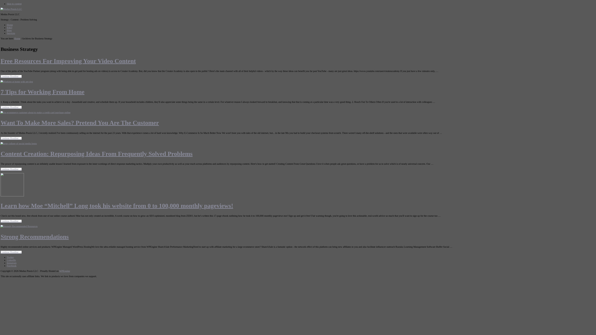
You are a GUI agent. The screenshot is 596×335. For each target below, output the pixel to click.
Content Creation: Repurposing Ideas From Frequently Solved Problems (97, 153)
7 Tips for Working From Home (42, 91)
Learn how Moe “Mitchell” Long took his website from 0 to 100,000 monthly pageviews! (117, 205)
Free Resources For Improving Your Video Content (68, 61)
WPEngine (64, 271)
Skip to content (14, 3)
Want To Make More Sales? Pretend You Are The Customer (80, 122)
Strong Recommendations (35, 236)
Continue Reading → (11, 76)
